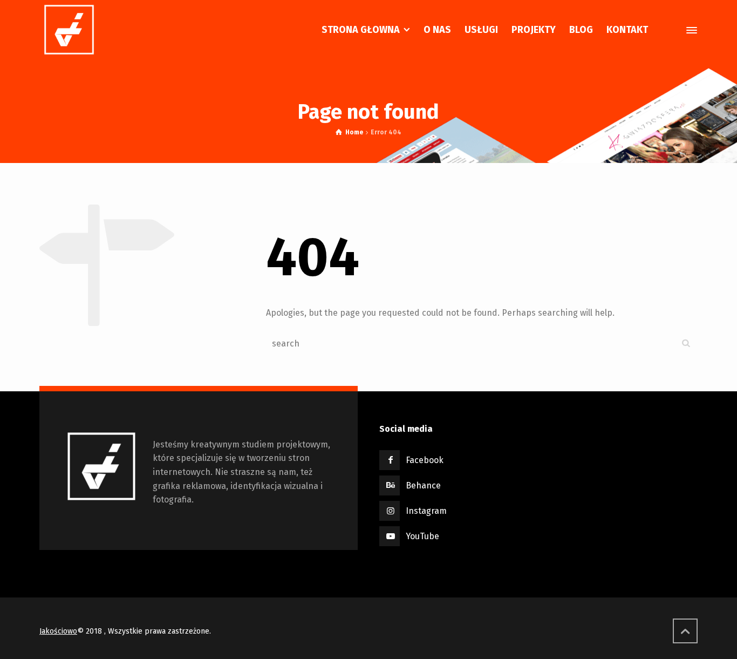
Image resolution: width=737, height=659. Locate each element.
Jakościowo (58, 631)
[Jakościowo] (69, 29)
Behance (423, 485)
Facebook (424, 460)
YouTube (422, 536)
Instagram (426, 511)
